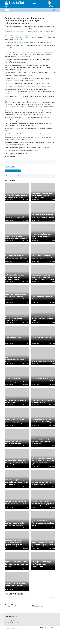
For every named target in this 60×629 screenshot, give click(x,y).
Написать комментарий (13, 171)
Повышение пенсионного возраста (15, 31)
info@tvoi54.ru (13, 620)
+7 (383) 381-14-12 (13, 622)
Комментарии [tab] (10, 166)
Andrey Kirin (25, 162)
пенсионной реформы (30, 42)
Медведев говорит (15, 138)
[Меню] (7, 10)
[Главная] (5, 15)
